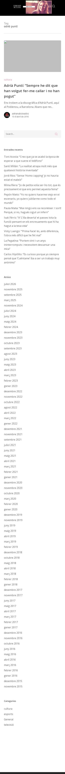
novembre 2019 (13, 520)
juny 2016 (9, 649)
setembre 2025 (13, 295)
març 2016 (10, 665)
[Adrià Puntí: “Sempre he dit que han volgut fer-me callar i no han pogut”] (32, 56)
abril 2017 (10, 611)
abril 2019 (10, 536)
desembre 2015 (13, 681)
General (8, 719)
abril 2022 (10, 413)
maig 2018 (10, 563)
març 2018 (10, 573)
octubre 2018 (12, 557)
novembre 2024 (13, 305)
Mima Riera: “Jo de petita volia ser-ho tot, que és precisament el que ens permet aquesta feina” (32, 187)
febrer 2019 (11, 547)
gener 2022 (10, 423)
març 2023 (10, 375)
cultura (8, 79)
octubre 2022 (12, 402)
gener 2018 (10, 584)
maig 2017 (10, 606)
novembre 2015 (13, 686)
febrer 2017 (11, 622)
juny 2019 (9, 525)
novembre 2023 (13, 337)
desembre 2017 (13, 590)
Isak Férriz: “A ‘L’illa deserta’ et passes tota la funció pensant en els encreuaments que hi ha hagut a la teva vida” (31, 222)
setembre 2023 (13, 348)
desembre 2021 (13, 429)
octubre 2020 (12, 493)
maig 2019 (10, 531)
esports (8, 714)
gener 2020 (10, 509)
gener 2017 (10, 627)
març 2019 (10, 541)
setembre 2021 (13, 439)
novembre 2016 (13, 638)
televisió (9, 725)
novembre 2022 (13, 396)
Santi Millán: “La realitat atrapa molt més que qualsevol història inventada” (30, 168)
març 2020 (10, 498)
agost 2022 (10, 407)
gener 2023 (10, 386)
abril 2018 (10, 568)
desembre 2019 (13, 514)
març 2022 (10, 418)
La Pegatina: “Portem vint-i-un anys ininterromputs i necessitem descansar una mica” (29, 245)
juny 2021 (9, 450)
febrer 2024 (11, 327)
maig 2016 (10, 654)
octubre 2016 (12, 643)
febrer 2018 (11, 579)
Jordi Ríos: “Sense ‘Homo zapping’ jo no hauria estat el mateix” (31, 177)
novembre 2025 (13, 289)
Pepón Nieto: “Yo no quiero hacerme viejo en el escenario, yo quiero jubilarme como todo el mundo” (31, 199)
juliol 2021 (10, 445)
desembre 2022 (13, 391)
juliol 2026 (10, 284)
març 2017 (10, 616)
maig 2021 (10, 455)
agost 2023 (10, 354)
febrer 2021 (11, 472)
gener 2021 (10, 477)
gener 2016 (10, 675)
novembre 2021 (13, 434)
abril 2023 (10, 370)
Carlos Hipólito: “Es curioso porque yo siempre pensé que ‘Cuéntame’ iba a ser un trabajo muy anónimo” (31, 258)
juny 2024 (9, 316)
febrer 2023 (11, 380)
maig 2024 (10, 321)
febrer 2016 (11, 670)
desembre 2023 (13, 332)
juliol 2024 (10, 311)
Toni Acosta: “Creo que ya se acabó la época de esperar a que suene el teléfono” (31, 159)
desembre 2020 (13, 482)
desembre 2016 (13, 633)
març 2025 (10, 300)
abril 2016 (10, 659)
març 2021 (10, 466)
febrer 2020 (11, 504)
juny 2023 (9, 359)
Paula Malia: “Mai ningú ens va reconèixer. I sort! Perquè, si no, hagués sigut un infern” (32, 210)
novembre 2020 (13, 488)
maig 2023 (10, 364)
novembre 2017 (13, 595)
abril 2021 (10, 461)
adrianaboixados (20, 113)
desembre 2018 (13, 552)
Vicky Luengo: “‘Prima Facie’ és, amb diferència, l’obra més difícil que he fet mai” (31, 233)
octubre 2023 (12, 343)
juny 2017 (9, 600)
